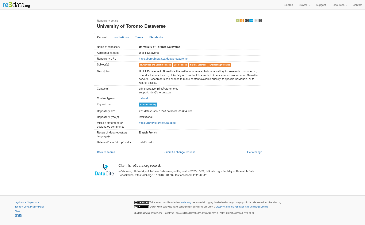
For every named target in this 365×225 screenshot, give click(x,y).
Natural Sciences (198, 64)
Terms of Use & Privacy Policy (29, 206)
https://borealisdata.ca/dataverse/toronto (163, 58)
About (17, 210)
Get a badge (254, 152)
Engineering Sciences (219, 64)
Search (288, 5)
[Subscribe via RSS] (16, 216)
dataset (143, 98)
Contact (357, 5)
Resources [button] (338, 5)
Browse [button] (303, 5)
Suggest (321, 5)
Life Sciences (180, 64)
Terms (139, 37)
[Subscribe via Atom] (19, 216)
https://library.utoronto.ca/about (157, 123)
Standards (156, 37)
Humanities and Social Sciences (155, 64)
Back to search (106, 152)
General (102, 37)
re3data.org (186, 202)
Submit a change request (179, 152)
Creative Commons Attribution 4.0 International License (242, 206)
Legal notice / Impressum (27, 202)
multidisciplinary (148, 104)
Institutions (121, 37)
